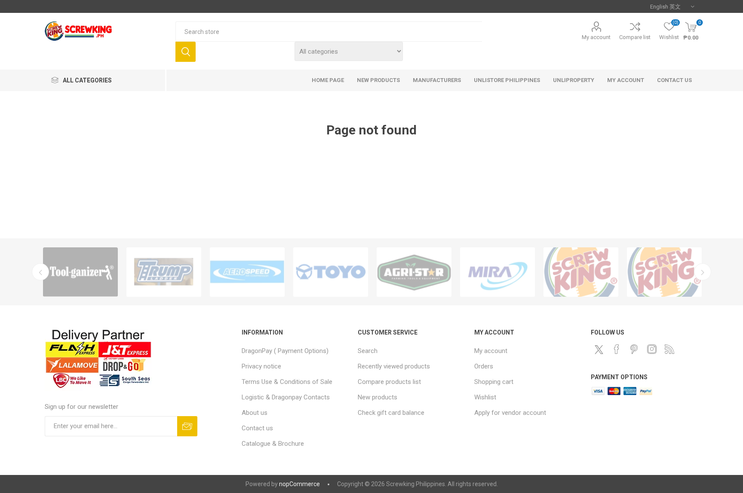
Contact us (257, 428)
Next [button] (702, 271)
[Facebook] (616, 349)
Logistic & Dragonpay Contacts (286, 397)
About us (254, 413)
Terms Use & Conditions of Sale (287, 382)
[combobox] (328, 31)
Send (187, 426)
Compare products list (389, 382)
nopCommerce (299, 484)
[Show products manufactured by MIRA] (497, 272)
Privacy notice (261, 366)
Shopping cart (493, 382)
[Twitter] (599, 349)
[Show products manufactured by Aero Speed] (247, 272)
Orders (483, 366)
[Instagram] (652, 349)
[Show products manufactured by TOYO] (330, 272)
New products (377, 397)
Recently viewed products (394, 366)
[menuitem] (296, 351)
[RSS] (669, 349)
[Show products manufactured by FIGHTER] (580, 272)
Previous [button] (40, 271)
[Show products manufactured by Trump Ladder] (163, 272)
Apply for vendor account (510, 413)
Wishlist (485, 397)
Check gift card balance (391, 413)
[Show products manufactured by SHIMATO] (664, 272)
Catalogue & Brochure (273, 443)
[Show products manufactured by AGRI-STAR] (414, 272)
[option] (80, 272)
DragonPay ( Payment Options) (285, 351)
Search (185, 52)
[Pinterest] (634, 349)
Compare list (635, 37)
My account (596, 37)
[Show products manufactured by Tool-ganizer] (80, 272)
